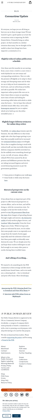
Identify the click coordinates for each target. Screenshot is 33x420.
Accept (16, 416)
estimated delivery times (12, 142)
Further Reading (25, 353)
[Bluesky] (22, 394)
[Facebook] (6, 394)
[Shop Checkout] (30, 2)
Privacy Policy (6, 366)
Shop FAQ (4, 380)
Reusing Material (7, 363)
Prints (3, 378)
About (3, 346)
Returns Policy (6, 382)
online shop (16, 131)
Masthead (5, 348)
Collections (23, 359)
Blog (16, 11)
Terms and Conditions (5, 369)
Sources (22, 351)
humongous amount (8, 108)
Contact (4, 351)
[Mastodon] (27, 394)
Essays (21, 357)
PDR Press (5, 376)
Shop (3, 374)
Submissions (5, 353)
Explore (22, 346)
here (30, 175)
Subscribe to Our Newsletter (16, 390)
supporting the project (14, 337)
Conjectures (23, 361)
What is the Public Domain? (7, 358)
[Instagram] (16, 394)
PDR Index (23, 348)
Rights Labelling (7, 361)
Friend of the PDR (8, 340)
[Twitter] (11, 394)
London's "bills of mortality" (10, 223)
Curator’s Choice (25, 364)
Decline (7, 416)
